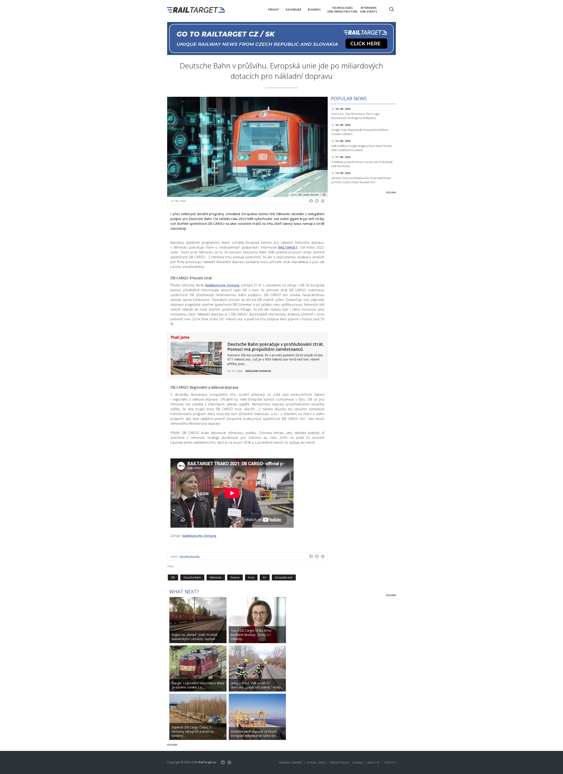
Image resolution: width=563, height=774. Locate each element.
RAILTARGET (288, 247)
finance (234, 577)
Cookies (357, 762)
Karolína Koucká (189, 556)
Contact (390, 762)
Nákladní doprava (258, 371)
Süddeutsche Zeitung (222, 285)
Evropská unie (283, 577)
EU (264, 577)
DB (173, 577)
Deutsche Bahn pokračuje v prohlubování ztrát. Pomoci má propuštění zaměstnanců (275, 346)
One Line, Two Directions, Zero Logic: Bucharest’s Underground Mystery (355, 116)
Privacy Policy (340, 762)
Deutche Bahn (192, 577)
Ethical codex (316, 762)
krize (251, 577)
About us (373, 762)
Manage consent (290, 762)
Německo (216, 577)
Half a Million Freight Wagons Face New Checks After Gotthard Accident (361, 148)
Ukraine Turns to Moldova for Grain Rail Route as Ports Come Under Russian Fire (361, 180)
